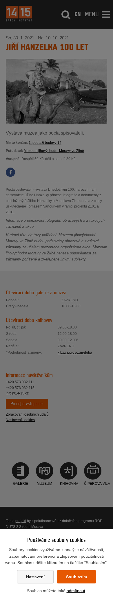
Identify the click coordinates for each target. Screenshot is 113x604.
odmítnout (76, 590)
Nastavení (35, 576)
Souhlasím (76, 576)
